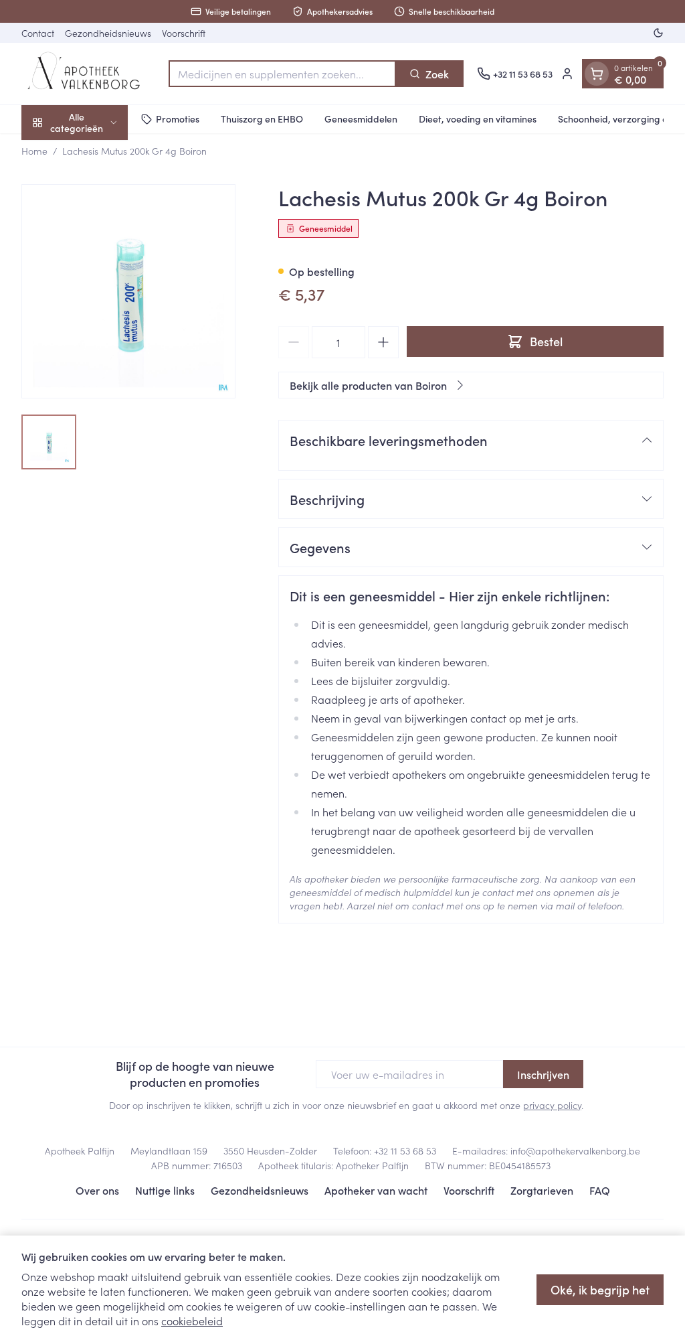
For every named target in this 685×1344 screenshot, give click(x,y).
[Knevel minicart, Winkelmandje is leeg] (597, 74)
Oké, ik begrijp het (600, 1289)
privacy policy (552, 1105)
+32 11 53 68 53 (405, 1150)
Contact (37, 33)
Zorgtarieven (541, 1190)
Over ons (97, 1190)
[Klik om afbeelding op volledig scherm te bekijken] (128, 291)
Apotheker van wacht (375, 1190)
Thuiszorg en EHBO (262, 118)
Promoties (177, 118)
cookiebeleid (192, 1320)
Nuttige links (165, 1190)
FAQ (599, 1190)
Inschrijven (543, 1074)
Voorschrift (183, 33)
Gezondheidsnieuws (108, 33)
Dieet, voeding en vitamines (477, 118)
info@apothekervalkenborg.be (575, 1150)
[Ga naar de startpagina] (88, 74)
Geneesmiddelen (360, 118)
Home (34, 150)
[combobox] (282, 73)
